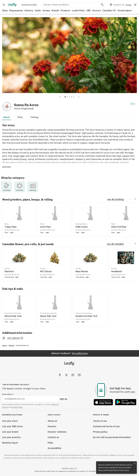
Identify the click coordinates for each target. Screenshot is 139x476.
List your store (10, 421)
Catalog (34, 117)
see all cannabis (115, 244)
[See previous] (129, 199)
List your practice (11, 437)
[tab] (65, 96)
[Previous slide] (60, 96)
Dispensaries (16, 10)
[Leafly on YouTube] (79, 375)
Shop (5, 10)
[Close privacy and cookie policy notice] (135, 463)
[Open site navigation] (3, 4)
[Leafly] (12, 4)
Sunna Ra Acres (22, 345)
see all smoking (115, 199)
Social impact (125, 10)
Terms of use (100, 421)
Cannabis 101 (109, 10)
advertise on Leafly (29, 4)
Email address (7, 394)
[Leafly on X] (66, 375)
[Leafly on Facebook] (59, 375)
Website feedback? (69, 353)
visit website (13, 338)
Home (4, 345)
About (6, 117)
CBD (88, 10)
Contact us (53, 437)
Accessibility (54, 448)
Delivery (29, 10)
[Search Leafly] (102, 4)
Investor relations (57, 432)
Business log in (10, 442)
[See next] (135, 199)
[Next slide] (78, 96)
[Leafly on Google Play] (125, 402)
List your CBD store (12, 426)
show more (6, 167)
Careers (52, 426)
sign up (63, 399)
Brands (55, 10)
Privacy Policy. (17, 407)
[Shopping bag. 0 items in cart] (135, 4)
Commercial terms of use (106, 426)
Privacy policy (100, 432)
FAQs (50, 442)
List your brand (10, 432)
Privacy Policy (112, 470)
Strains (46, 10)
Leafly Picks (78, 10)
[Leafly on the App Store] (103, 402)
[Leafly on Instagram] (73, 375)
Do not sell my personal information (112, 437)
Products (65, 10)
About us (52, 421)
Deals (38, 10)
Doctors (96, 10)
